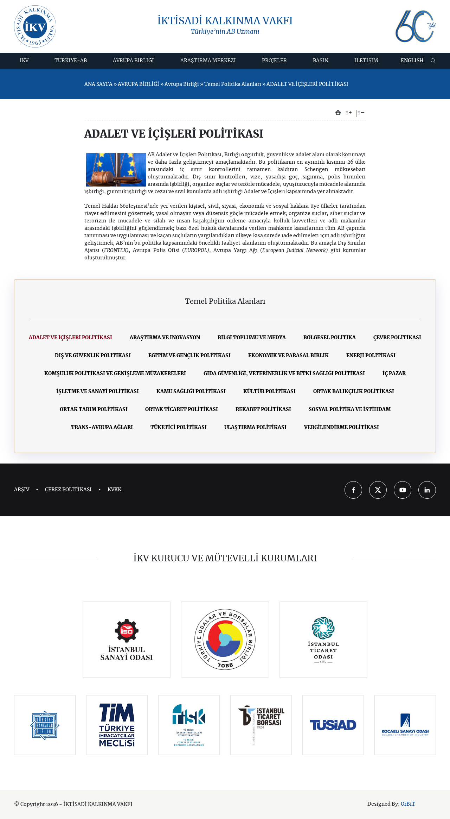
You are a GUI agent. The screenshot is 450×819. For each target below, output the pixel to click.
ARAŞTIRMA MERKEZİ (208, 60)
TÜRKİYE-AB (70, 60)
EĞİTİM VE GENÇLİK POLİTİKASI (189, 355)
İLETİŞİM (366, 60)
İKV (24, 60)
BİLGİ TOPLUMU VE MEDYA (252, 337)
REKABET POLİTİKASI (263, 409)
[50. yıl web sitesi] (415, 26)
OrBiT (408, 804)
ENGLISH (412, 60)
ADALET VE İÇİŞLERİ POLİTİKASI (70, 337)
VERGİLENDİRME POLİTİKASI (341, 427)
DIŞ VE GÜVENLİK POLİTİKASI (93, 355)
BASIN (320, 60)
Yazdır (338, 112)
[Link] (127, 639)
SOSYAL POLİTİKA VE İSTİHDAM (350, 409)
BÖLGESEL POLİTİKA (329, 337)
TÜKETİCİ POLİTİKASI (178, 427)
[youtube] (402, 490)
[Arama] (433, 61)
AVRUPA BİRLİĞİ (133, 60)
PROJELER (274, 60)
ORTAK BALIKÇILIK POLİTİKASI (353, 391)
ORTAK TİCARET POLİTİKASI (181, 409)
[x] (378, 490)
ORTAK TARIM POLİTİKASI (94, 409)
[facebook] (353, 490)
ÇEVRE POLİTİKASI (397, 337)
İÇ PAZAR (394, 373)
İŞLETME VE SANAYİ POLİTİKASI (97, 391)
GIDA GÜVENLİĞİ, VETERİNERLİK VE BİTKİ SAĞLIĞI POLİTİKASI (284, 373)
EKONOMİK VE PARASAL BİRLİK (288, 355)
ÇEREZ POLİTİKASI (68, 489)
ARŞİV (21, 489)
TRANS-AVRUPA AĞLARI (102, 427)
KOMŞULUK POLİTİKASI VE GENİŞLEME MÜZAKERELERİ (115, 373)
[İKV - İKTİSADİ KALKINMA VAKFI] (35, 26)
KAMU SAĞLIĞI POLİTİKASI (191, 391)
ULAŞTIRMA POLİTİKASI (255, 427)
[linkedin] (427, 490)
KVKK (114, 489)
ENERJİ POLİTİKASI (371, 355)
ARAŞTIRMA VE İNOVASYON (165, 337)
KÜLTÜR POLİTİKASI (269, 391)
